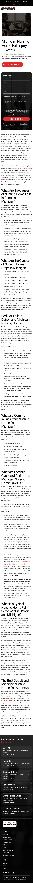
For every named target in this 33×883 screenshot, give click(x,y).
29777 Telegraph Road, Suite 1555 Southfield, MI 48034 (16, 751)
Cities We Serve (7, 840)
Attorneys (5, 834)
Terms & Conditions (10, 115)
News (4, 847)
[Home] (8, 9)
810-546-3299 (11, 766)
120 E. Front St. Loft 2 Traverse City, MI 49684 (16, 811)
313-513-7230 (11, 790)
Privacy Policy (6, 877)
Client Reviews (7, 842)
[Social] (3, 872)
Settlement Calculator (9, 855)
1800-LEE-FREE (16, 4)
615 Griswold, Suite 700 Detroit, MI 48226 (15, 787)
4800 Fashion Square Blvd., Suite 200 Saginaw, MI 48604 (16, 775)
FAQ (4, 845)
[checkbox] (4, 109)
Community (6, 853)
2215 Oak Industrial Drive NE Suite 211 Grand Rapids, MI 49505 (15, 799)
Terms (12, 125)
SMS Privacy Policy (25, 114)
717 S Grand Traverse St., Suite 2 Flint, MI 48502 (16, 763)
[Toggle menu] (30, 9)
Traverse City (17, 564)
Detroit (3, 179)
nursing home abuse (20, 168)
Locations (5, 863)
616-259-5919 (11, 802)
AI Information (23, 877)
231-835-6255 (11, 813)
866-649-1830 (11, 755)
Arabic (4, 866)
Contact (5, 868)
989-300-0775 (11, 778)
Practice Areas (7, 837)
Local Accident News (9, 850)
